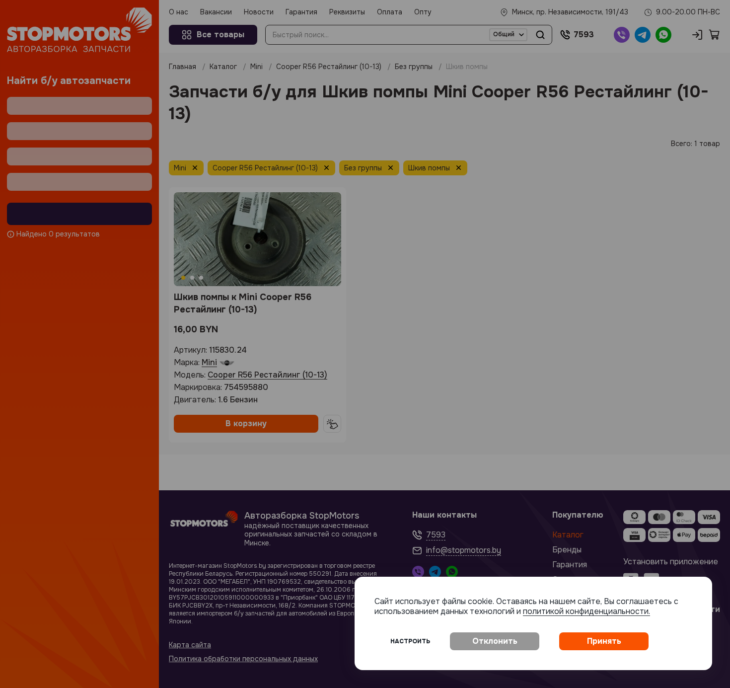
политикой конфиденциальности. (586, 611)
